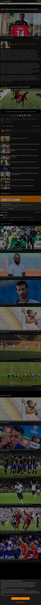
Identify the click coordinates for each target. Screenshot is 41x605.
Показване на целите (20, 602)
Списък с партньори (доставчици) (7, 595)
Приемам (20, 598)
